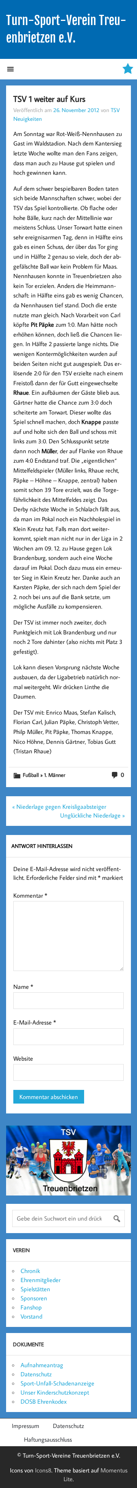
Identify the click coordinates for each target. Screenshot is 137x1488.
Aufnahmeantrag (42, 1365)
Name (23, 986)
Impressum (25, 1425)
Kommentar (30, 895)
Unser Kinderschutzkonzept (55, 1392)
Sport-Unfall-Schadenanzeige (57, 1383)
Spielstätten (35, 1289)
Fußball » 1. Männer (44, 774)
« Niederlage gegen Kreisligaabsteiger (59, 806)
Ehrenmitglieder (41, 1280)
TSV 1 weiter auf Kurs (49, 98)
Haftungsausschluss (48, 1439)
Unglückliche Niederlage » (92, 815)
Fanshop (31, 1307)
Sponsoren (34, 1298)
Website (23, 1058)
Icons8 (43, 1470)
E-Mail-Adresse (34, 1022)
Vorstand (31, 1316)
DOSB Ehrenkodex (44, 1401)
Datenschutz (36, 1374)
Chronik (30, 1271)
